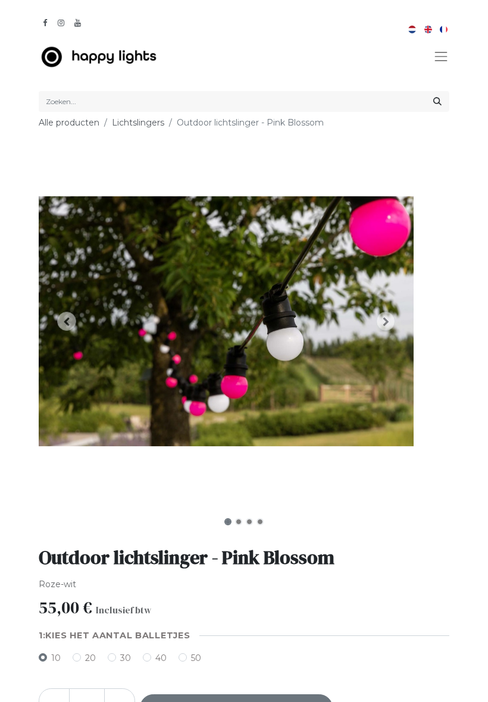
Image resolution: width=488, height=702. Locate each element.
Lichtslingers (138, 122)
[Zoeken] (437, 101)
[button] (67, 321)
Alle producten (69, 122)
